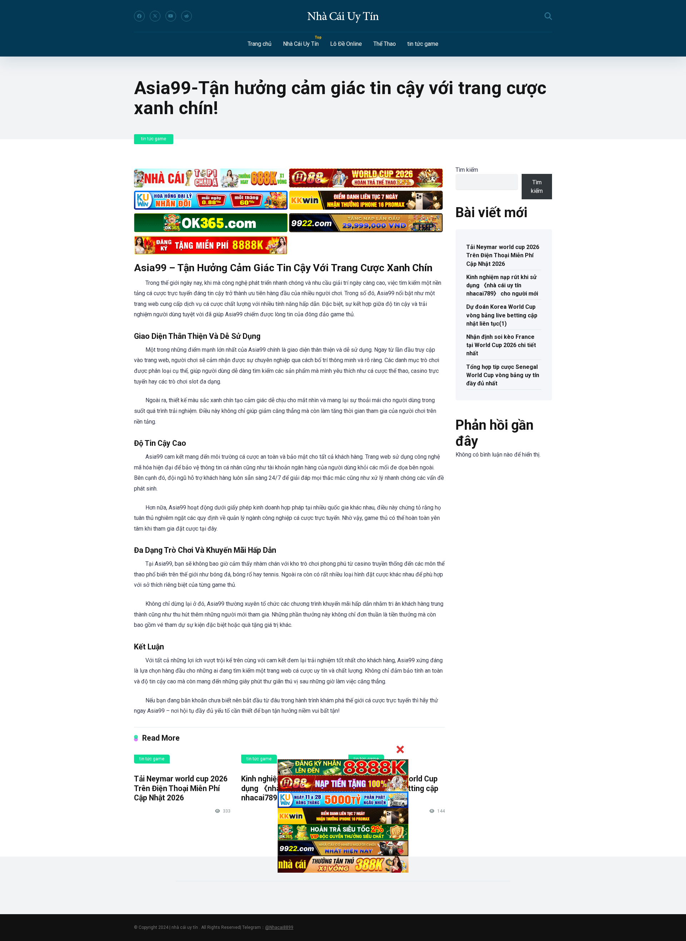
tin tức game (422, 43)
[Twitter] (155, 16)
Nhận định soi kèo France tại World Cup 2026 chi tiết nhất (501, 345)
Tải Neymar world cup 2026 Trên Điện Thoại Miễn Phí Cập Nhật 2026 (181, 788)
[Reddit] (186, 16)
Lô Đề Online (346, 43)
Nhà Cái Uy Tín (301, 43)
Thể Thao (384, 43)
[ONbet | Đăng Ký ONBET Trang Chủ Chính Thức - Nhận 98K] (343, 16)
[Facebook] (139, 16)
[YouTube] (170, 16)
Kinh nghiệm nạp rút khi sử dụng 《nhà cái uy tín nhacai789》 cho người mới (502, 285)
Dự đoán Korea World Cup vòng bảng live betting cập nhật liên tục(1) (501, 315)
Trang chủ (260, 43)
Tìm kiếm (467, 169)
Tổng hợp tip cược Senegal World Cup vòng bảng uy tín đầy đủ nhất (502, 375)
